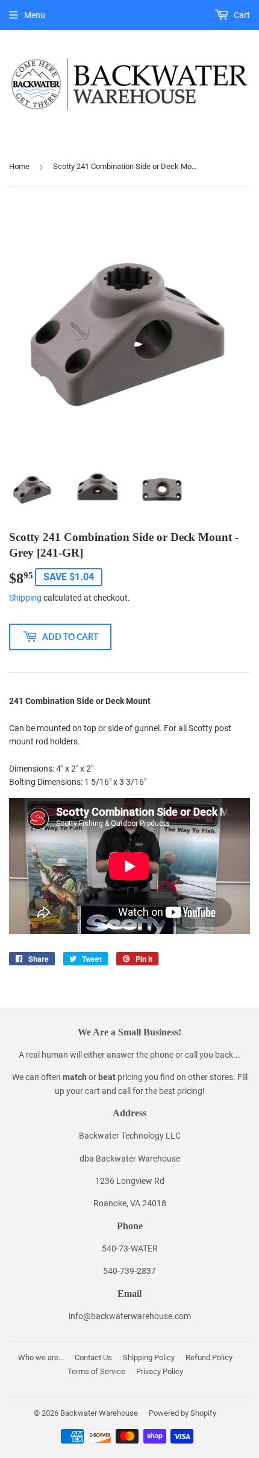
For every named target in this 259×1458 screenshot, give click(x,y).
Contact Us (93, 1357)
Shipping (25, 598)
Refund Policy (209, 1357)
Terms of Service (96, 1371)
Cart (241, 15)
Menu (34, 15)
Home (19, 166)
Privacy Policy (159, 1371)
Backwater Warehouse (99, 1413)
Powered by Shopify (182, 1413)
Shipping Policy (149, 1357)
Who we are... (41, 1357)
